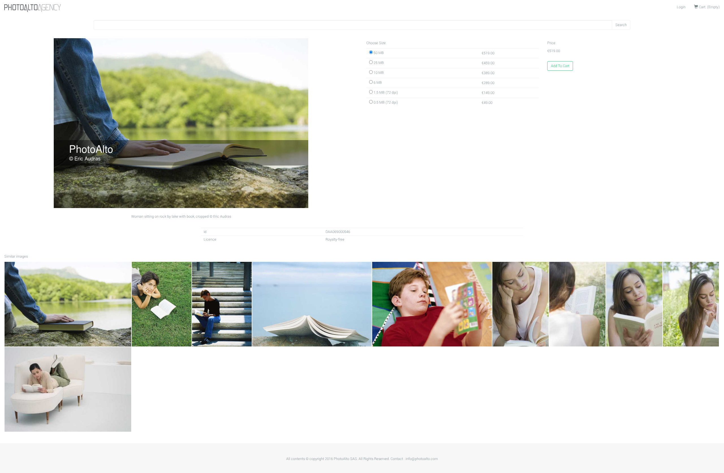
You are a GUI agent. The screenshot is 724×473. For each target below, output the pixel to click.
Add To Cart (560, 66)
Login (681, 7)
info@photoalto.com (422, 458)
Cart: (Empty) (709, 7)
